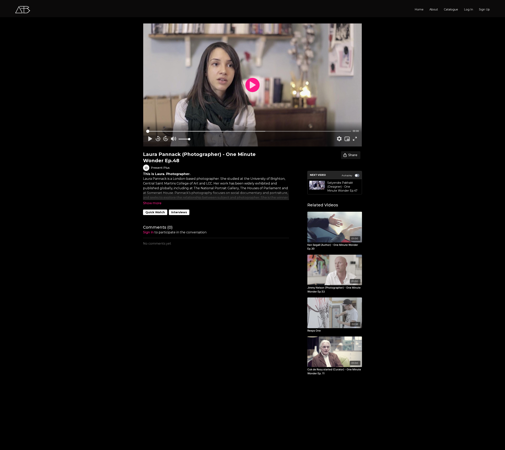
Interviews (179, 212)
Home (419, 9)
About (433, 9)
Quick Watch (155, 212)
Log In (468, 9)
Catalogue (451, 9)
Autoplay (347, 175)
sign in (148, 232)
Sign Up (484, 9)
